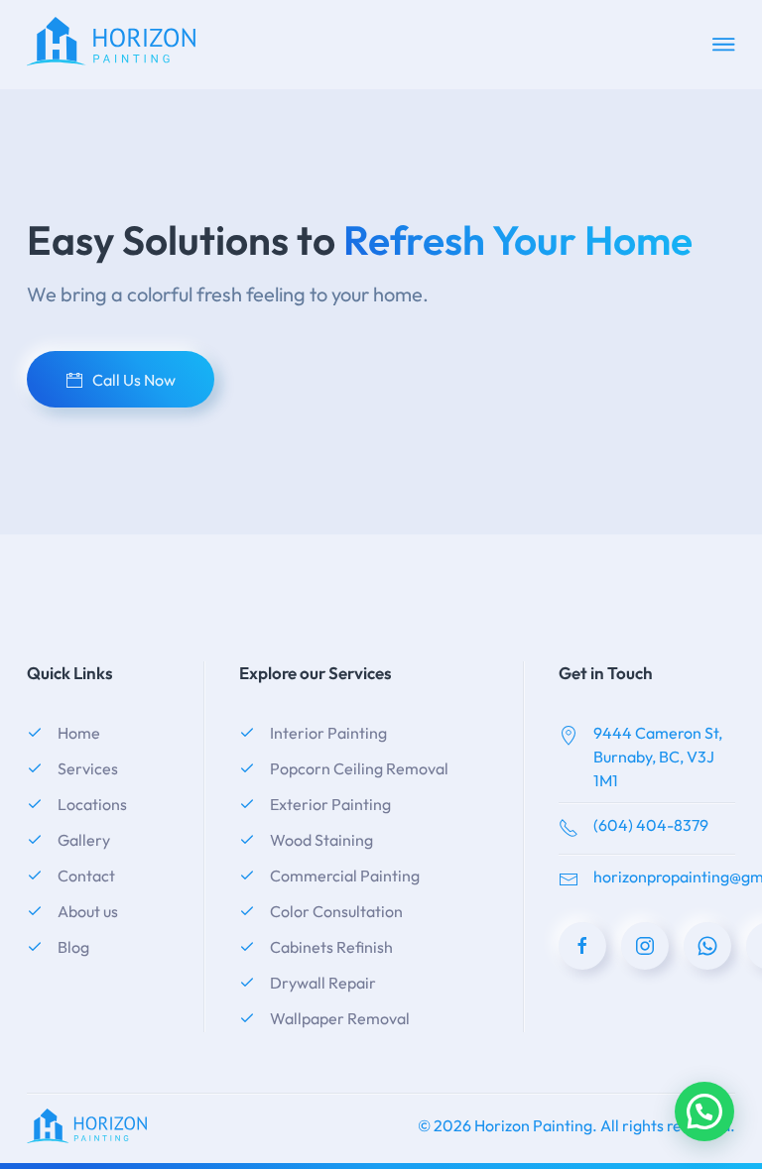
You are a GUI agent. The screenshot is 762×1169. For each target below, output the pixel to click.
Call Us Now (134, 380)
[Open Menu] (723, 44)
